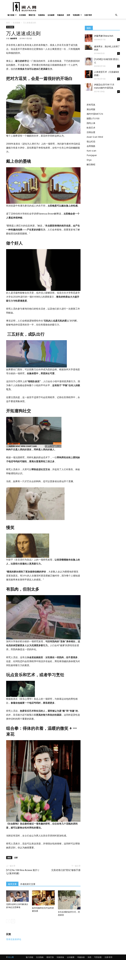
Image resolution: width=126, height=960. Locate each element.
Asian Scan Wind (95, 136)
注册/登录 (88, 15)
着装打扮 (32, 15)
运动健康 (51, 15)
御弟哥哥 (13, 38)
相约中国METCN (95, 113)
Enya (89, 159)
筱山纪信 (91, 141)
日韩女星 (91, 132)
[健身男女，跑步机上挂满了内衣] (89, 47)
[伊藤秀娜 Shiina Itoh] (89, 38)
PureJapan (92, 155)
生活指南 (22, 15)
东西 (68, 15)
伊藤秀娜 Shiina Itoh (103, 36)
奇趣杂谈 (60, 15)
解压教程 (91, 164)
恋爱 (16, 857)
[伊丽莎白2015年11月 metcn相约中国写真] (89, 87)
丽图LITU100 (93, 118)
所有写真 (91, 104)
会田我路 (91, 146)
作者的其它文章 (27, 884)
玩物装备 (41, 15)
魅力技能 (11, 15)
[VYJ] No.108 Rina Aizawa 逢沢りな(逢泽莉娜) (22, 872)
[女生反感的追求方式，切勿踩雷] (69, 899)
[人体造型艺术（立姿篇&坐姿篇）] (89, 74)
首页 (8, 22)
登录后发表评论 (13, 939)
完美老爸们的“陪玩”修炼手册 (66, 870)
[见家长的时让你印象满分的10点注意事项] (17, 896)
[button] (116, 15)
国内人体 (91, 123)
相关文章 (12, 884)
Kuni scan (91, 150)
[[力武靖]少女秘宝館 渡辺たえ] (89, 61)
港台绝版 (91, 109)
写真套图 (76, 15)
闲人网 (11, 957)
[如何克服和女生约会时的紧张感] (43, 897)
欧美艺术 (91, 127)
